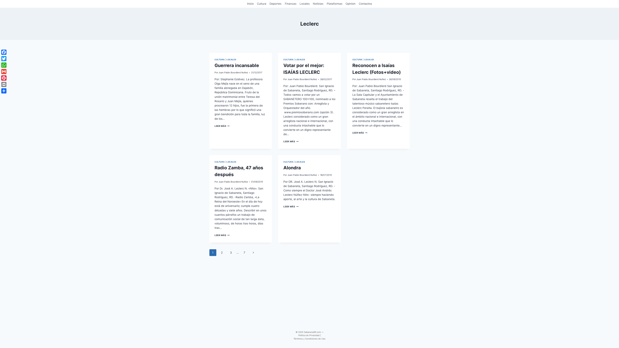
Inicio (250, 3)
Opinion (350, 3)
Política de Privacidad (308, 335)
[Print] (4, 84)
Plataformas (334, 3)
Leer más (222, 126)
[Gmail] (4, 71)
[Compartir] (4, 91)
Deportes (275, 3)
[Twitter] (4, 58)
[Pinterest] (4, 78)
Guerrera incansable (237, 65)
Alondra (292, 167)
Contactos (365, 3)
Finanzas (290, 3)
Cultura (261, 3)
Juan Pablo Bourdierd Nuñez (233, 72)
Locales (305, 3)
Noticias (318, 3)
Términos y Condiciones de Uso (309, 338)
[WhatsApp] (4, 65)
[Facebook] (4, 52)
